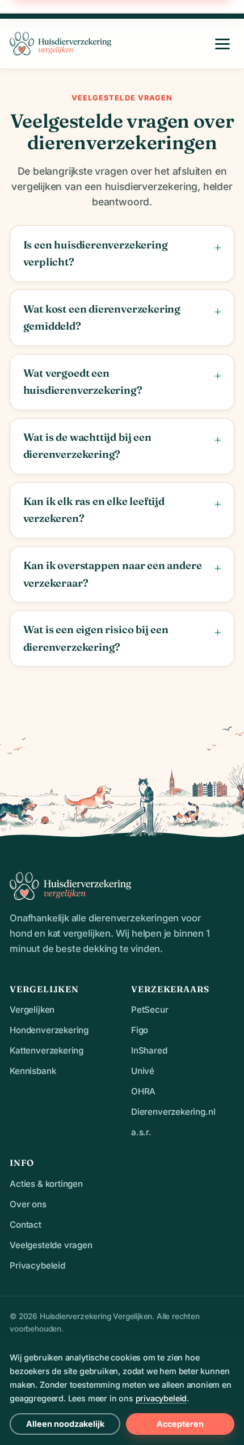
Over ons (28, 1204)
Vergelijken (32, 1009)
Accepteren (180, 1424)
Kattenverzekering (46, 1050)
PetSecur (150, 1009)
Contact (25, 1224)
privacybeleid (161, 1398)
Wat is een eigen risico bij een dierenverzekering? (96, 638)
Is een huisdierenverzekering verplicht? (95, 253)
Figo (139, 1030)
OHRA (143, 1091)
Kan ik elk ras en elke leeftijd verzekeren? (94, 510)
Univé (142, 1070)
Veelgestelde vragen (51, 1245)
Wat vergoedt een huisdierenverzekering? (82, 381)
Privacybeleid (37, 1265)
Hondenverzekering (49, 1030)
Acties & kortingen (46, 1183)
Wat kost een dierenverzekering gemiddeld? (102, 317)
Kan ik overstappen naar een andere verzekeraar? (112, 574)
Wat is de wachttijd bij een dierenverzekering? (87, 446)
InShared (149, 1050)
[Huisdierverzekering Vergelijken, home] (60, 44)
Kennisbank (33, 1070)
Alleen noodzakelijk (65, 1424)
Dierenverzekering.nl (173, 1111)
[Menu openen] (222, 44)
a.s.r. (141, 1132)
